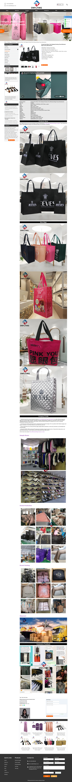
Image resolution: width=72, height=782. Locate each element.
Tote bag (6, 62)
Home (7, 10)
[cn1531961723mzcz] (23, 705)
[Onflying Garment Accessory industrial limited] (36, 4)
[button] (1, 26)
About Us (17, 10)
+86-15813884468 (9, 3)
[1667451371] (20, 705)
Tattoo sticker (7, 54)
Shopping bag (13, 42)
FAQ (56, 10)
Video (65, 10)
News (36, 10)
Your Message (46, 765)
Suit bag (6, 46)
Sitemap (5, 774)
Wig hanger (7, 60)
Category (8, 42)
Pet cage (6, 52)
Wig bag (6, 59)
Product (27, 10)
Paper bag (6, 57)
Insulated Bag (7, 55)
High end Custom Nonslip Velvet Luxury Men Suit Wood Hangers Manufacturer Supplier (10, 86)
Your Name (45, 757)
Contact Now (11, 140)
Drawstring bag (7, 64)
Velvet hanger (17, 762)
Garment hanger (7, 49)
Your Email (57, 757)
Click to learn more (36, 34)
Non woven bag (24, 697)
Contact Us (46, 10)
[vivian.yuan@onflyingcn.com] (21, 705)
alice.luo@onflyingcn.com (11, 5)
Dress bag (6, 47)
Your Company (46, 761)
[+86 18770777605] (24, 705)
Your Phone (57, 761)
